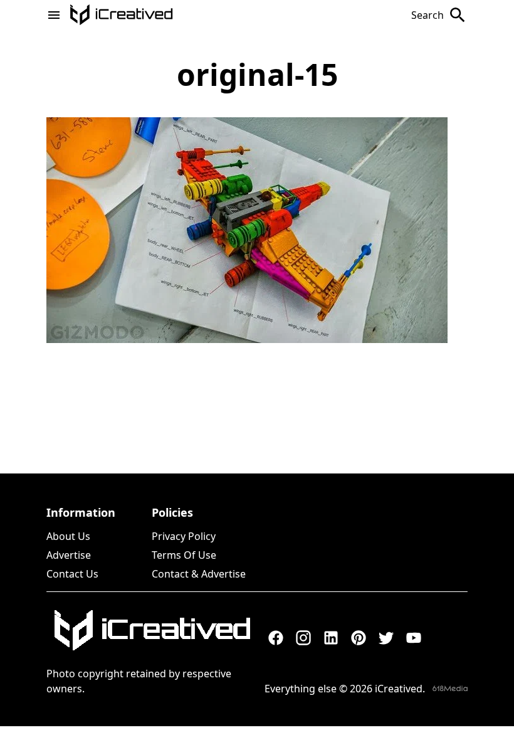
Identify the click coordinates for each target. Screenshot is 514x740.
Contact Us (72, 574)
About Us (68, 536)
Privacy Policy (184, 536)
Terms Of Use (184, 555)
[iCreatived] (152, 630)
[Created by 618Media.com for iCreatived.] (450, 688)
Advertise (68, 555)
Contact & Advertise (199, 574)
